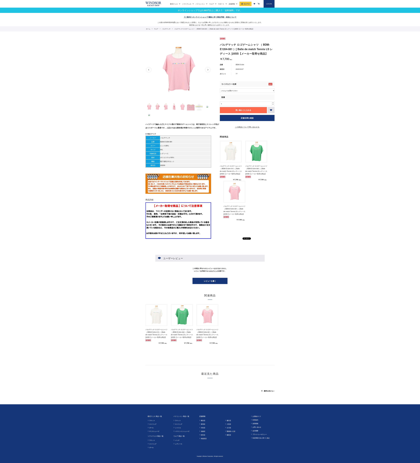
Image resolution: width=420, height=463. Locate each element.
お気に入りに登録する (271, 110)
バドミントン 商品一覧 (181, 416)
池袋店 (203, 431)
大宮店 (229, 424)
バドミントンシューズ (182, 431)
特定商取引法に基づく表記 (261, 438)
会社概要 (255, 431)
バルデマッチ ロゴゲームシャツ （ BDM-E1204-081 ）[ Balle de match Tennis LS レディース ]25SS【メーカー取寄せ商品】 (234, 210)
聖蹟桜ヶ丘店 (231, 431)
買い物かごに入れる (243, 110)
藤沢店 (229, 420)
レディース (178, 444)
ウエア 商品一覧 (179, 436)
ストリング (152, 424)
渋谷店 (203, 428)
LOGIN (269, 4)
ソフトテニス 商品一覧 (155, 436)
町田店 (203, 435)
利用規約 (255, 420)
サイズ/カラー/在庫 (228, 84)
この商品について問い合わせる (247, 127)
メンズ (177, 440)
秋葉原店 (204, 438)
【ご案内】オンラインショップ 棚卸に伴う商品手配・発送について (210, 17)
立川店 (229, 428)
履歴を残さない (269, 391)
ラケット (152, 420)
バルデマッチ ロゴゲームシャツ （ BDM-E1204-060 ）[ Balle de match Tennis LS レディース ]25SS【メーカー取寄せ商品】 (256, 170)
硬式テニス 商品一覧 (155, 416)
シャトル (178, 428)
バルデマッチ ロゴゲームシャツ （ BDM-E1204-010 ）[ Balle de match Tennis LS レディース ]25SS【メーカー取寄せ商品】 (231, 170)
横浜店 (203, 420)
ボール (151, 428)
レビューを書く (210, 281)
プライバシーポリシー (260, 434)
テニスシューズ (154, 431)
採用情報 (255, 423)
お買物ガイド (257, 416)
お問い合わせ (257, 427)
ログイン (214, 271)
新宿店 (203, 424)
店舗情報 (202, 416)
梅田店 (229, 435)
